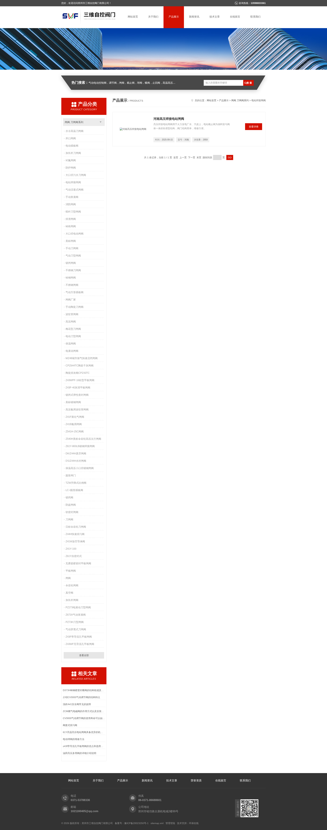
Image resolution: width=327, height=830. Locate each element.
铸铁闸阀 (71, 226)
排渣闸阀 (71, 218)
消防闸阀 (71, 204)
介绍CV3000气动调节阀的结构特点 (81, 697)
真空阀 (69, 592)
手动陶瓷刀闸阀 (74, 306)
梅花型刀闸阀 (73, 328)
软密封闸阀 (72, 512)
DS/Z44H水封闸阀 (76, 460)
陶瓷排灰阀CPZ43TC (78, 372)
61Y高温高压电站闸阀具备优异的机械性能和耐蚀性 (84, 732)
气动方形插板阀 (74, 292)
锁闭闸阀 (71, 262)
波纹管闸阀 (72, 314)
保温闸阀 (71, 343)
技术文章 (214, 16)
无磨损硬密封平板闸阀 (78, 563)
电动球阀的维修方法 (73, 739)
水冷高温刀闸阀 (74, 131)
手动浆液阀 (72, 196)
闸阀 (68, 578)
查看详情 (253, 126)
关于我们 (153, 16)
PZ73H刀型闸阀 (75, 622)
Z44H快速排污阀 (75, 534)
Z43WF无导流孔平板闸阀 (80, 644)
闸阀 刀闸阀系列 (74, 122)
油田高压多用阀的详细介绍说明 (79, 753)
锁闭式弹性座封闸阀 (77, 394)
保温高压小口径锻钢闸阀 (80, 468)
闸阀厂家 (71, 299)
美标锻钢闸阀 (73, 402)
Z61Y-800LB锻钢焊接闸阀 (80, 446)
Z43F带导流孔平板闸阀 (79, 636)
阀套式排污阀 (70, 725)
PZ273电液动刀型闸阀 (78, 607)
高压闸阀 (71, 321)
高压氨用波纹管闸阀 (77, 409)
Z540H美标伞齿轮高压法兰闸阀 (83, 438)
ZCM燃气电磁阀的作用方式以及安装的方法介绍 (84, 711)
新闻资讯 (194, 16)
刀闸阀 (69, 519)
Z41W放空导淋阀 (75, 541)
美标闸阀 (71, 240)
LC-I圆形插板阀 (74, 490)
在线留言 (235, 16)
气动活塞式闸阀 (74, 189)
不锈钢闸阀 (72, 284)
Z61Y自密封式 (74, 556)
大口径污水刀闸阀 (76, 174)
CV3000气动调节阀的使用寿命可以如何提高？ (84, 718)
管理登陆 (170, 823)
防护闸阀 (71, 167)
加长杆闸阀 (72, 600)
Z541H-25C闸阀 (75, 431)
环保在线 (194, 823)
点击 (100, 122)
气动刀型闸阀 (73, 255)
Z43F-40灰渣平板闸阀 (78, 387)
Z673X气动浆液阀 (76, 614)
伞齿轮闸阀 (72, 585)
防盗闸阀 (71, 504)
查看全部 (84, 655)
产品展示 (174, 16)
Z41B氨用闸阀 (74, 424)
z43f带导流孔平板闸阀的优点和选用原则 (84, 746)
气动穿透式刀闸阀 (76, 629)
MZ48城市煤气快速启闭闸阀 (82, 358)
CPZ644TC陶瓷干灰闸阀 (80, 365)
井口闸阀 (71, 138)
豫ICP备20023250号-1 (136, 823)
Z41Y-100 (71, 548)
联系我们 (255, 16)
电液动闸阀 (72, 350)
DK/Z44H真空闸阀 (76, 453)
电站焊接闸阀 (73, 182)
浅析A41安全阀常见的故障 (77, 704)
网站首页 (133, 16)
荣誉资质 (196, 780)
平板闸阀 (71, 570)
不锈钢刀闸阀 (73, 270)
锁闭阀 (69, 497)
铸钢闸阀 (71, 277)
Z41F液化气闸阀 (75, 416)
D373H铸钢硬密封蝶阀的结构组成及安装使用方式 (84, 690)
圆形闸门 (71, 475)
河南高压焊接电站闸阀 (168, 118)
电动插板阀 (72, 145)
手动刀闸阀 (72, 248)
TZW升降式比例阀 (76, 482)
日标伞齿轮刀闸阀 (76, 526)
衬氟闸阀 (71, 160)
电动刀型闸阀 (73, 336)
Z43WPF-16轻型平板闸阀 (80, 380)
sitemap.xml (157, 823)
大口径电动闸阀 (74, 233)
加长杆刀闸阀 (73, 153)
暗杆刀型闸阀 (73, 211)
